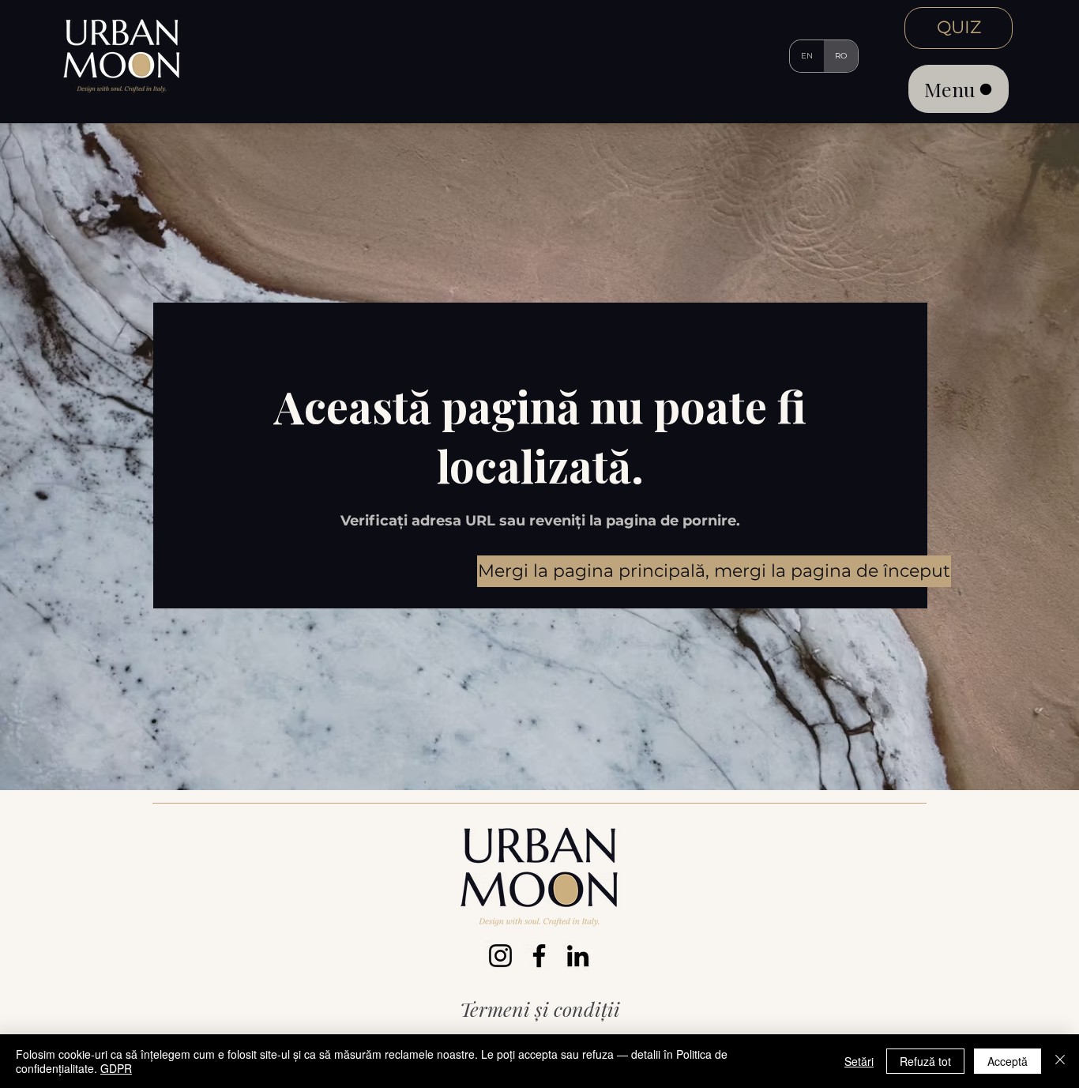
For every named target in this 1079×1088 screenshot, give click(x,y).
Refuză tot (925, 1061)
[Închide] (1060, 1061)
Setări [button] (859, 1061)
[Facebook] (539, 955)
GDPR (116, 1068)
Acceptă (1007, 1061)
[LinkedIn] (577, 955)
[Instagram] (500, 955)
